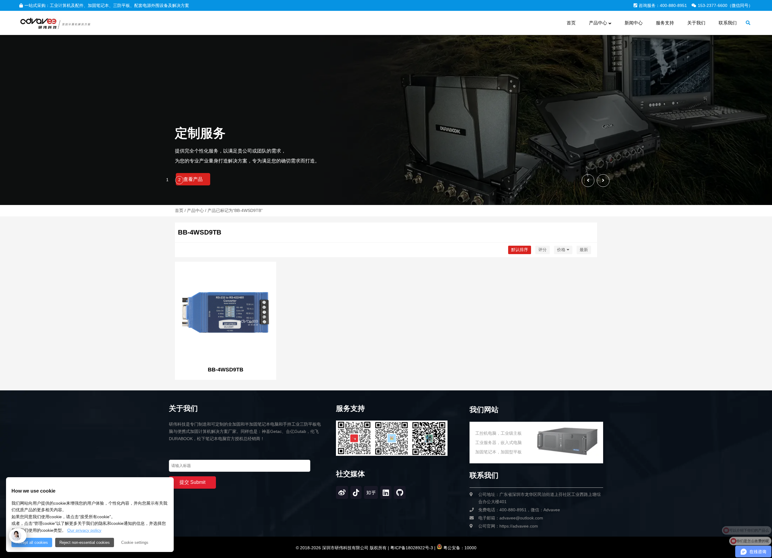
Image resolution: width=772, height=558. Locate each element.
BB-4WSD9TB (225, 370)
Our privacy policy (84, 530)
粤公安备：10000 (459, 547)
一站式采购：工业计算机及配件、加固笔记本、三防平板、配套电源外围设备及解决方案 (106, 5)
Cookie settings (134, 542)
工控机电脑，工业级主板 (498, 433)
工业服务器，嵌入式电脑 (498, 442)
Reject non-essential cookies (84, 542)
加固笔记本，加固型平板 (498, 451)
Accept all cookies (32, 542)
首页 (179, 210)
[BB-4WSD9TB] (225, 313)
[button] (603, 180)
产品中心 (195, 210)
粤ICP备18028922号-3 (411, 547)
